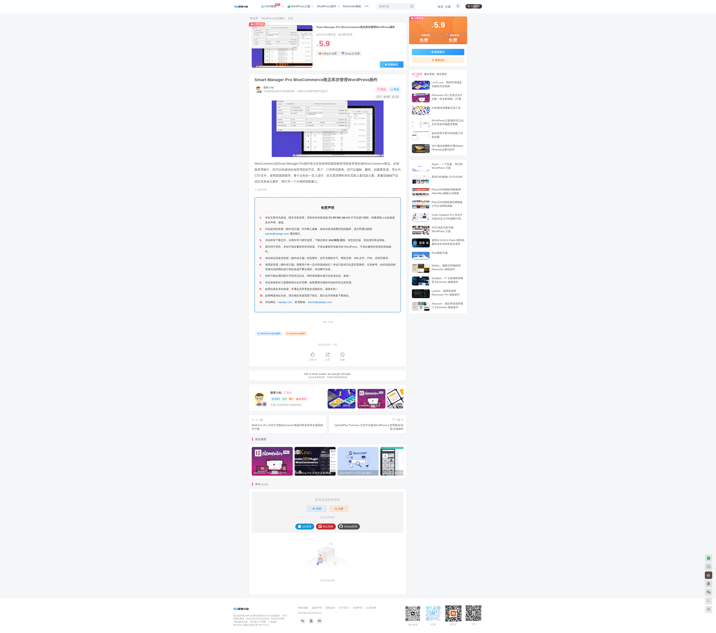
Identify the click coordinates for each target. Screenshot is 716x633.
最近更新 (429, 74)
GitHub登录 (350, 526)
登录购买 (393, 64)
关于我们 (344, 607)
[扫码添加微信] (708, 592)
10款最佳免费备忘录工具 (446, 107)
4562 (277, 399)
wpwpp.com (285, 302)
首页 (255, 18)
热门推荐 (417, 74)
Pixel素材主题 (440, 252)
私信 (396, 89)
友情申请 (357, 607)
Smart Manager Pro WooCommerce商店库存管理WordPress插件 (316, 79)
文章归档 (371, 607)
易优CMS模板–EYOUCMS (447, 176)
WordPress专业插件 (273, 18)
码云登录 (328, 526)
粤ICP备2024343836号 (310, 613)
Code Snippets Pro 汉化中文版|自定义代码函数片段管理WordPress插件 (448, 218)
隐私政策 (330, 607)
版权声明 (317, 607)
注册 (448, 6)
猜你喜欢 (441, 74)
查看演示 (284, 64)
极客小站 (268, 87)
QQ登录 (307, 526)
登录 (440, 6)
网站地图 (303, 607)
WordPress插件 (297, 333)
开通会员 (475, 6)
